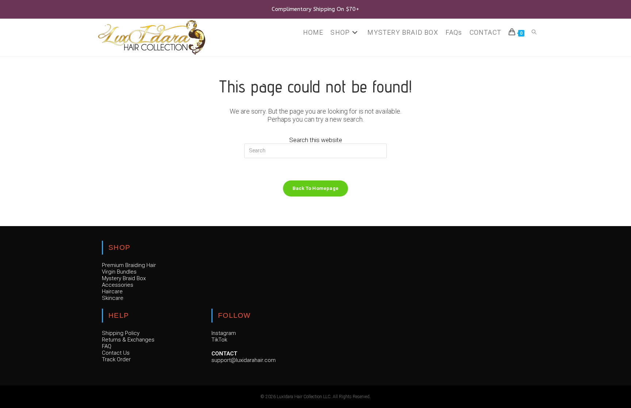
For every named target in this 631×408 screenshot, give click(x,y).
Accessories (117, 285)
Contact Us (116, 353)
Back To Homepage (315, 188)
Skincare (112, 298)
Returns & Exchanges (128, 339)
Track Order (116, 359)
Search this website (315, 140)
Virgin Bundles (119, 271)
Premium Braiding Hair (129, 265)
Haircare (112, 291)
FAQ (106, 346)
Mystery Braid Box (124, 278)
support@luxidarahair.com (243, 360)
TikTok (219, 339)
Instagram (223, 333)
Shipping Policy (120, 333)
